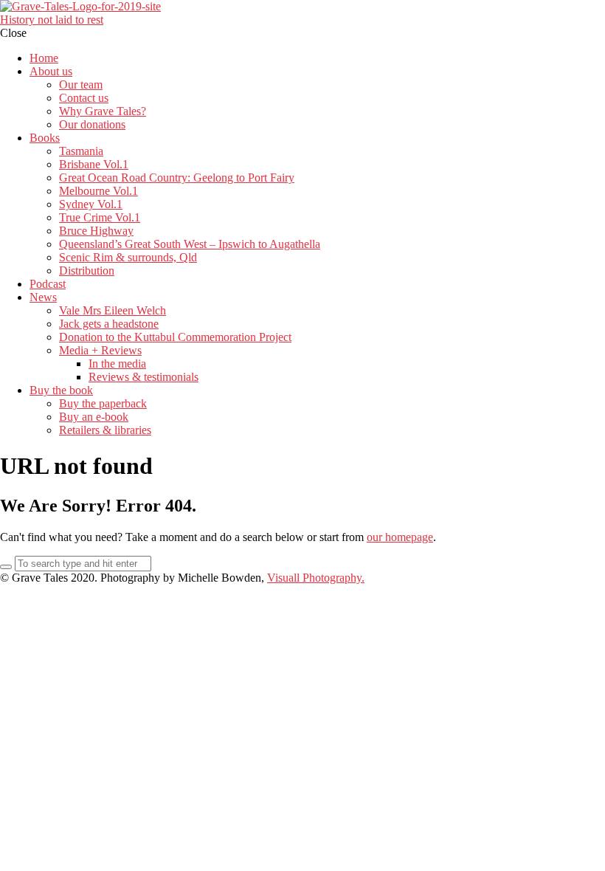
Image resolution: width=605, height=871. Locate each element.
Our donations (92, 124)
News (43, 297)
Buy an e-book (93, 416)
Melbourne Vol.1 (98, 191)
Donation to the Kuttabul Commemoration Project (175, 337)
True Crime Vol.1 (99, 217)
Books (45, 137)
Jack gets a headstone (109, 323)
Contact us (83, 98)
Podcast (48, 284)
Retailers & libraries (105, 430)
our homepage (400, 537)
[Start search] (6, 567)
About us (51, 71)
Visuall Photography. (315, 577)
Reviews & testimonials (143, 377)
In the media (117, 363)
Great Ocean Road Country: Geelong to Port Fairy (176, 177)
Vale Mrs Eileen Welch (112, 310)
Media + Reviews (100, 350)
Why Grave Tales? (102, 111)
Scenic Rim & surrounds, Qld (128, 257)
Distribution (86, 270)
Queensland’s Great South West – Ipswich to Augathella (189, 244)
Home (44, 58)
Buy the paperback (103, 403)
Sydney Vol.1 (90, 204)
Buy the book (61, 390)
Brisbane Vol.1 (93, 164)
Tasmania (81, 151)
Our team (81, 84)
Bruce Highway (96, 230)
